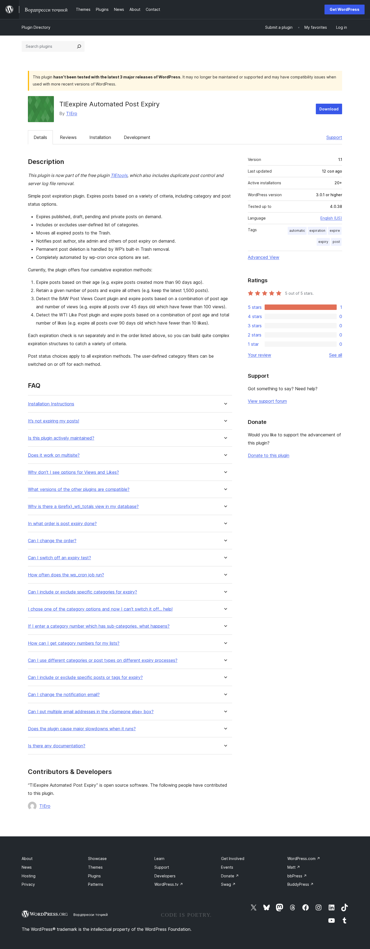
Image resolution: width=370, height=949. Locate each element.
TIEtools (119, 175)
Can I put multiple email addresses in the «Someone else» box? (91, 711)
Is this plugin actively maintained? (61, 438)
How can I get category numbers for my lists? (73, 643)
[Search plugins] (79, 46)
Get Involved (232, 858)
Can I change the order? (52, 540)
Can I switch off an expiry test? (59, 557)
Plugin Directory (36, 27)
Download (329, 109)
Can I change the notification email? (64, 694)
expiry (323, 242)
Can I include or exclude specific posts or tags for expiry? (85, 677)
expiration (317, 230)
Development (137, 137)
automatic (297, 230)
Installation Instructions (51, 404)
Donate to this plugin (268, 455)
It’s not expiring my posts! (53, 421)
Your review (259, 355)
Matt (293, 867)
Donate (230, 876)
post (336, 242)
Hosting (28, 876)
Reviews (68, 137)
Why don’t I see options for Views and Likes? (73, 472)
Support (334, 137)
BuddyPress (300, 884)
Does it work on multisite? (54, 455)
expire (335, 230)
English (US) (331, 218)
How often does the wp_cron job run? (66, 574)
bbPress (297, 876)
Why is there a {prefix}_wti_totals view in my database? (83, 506)
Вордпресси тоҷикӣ (90, 914)
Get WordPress (344, 9)
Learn (159, 858)
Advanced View (263, 257)
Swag (228, 884)
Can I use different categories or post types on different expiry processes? (102, 660)
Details (40, 137)
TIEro (71, 113)
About (27, 858)
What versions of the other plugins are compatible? (78, 489)
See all (335, 355)
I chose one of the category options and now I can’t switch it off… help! (100, 609)
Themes (95, 867)
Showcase (97, 858)
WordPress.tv (168, 884)
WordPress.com (303, 858)
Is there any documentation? (56, 745)
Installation (100, 137)
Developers (165, 876)
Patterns (95, 884)
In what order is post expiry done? (62, 523)
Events (227, 867)
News (27, 867)
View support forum (267, 401)
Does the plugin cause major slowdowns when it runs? (82, 728)
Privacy (28, 884)
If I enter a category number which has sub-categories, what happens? (99, 626)
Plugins (94, 876)
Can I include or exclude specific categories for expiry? (82, 592)
